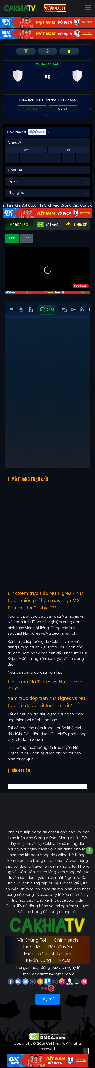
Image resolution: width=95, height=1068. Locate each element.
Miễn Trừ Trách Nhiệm (47, 953)
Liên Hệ (31, 946)
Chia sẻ (80, 225)
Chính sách (66, 940)
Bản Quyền (60, 946)
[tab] (19, 224)
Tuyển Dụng (38, 960)
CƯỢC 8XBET (55, 8)
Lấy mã (48, 999)
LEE (12, 238)
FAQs (64, 960)
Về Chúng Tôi (31, 940)
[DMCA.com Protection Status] (47, 1036)
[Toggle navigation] (88, 8)
